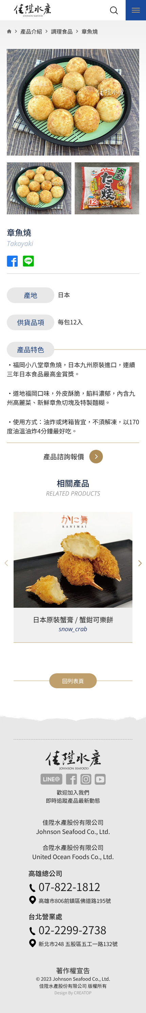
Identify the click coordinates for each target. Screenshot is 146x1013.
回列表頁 (73, 681)
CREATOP (82, 993)
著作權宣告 (73, 970)
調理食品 (62, 31)
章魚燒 (89, 31)
